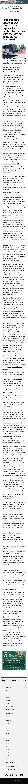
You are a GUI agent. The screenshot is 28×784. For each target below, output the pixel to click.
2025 (7, 730)
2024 (7, 734)
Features (8, 700)
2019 (7, 749)
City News (9, 694)
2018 (7, 752)
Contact (8, 723)
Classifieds (9, 720)
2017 (7, 755)
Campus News (9, 691)
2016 (7, 759)
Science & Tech (10, 709)
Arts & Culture (10, 706)
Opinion (8, 697)
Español (8, 703)
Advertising (9, 717)
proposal (5, 347)
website (4, 351)
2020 (7, 746)
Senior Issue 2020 (10, 769)
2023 (7, 737)
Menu (14, 14)
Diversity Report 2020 (11, 766)
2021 (7, 743)
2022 (7, 740)
